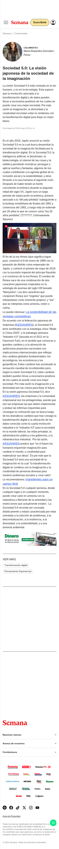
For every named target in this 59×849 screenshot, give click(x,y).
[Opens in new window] (11, 808)
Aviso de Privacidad (15, 816)
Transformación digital (15, 565)
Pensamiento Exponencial (17, 571)
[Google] (5, 808)
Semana (7, 33)
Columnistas (21, 33)
